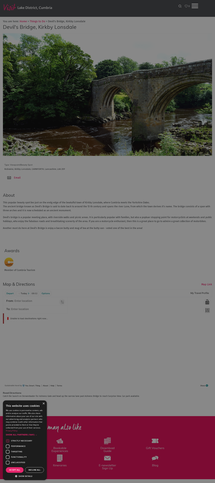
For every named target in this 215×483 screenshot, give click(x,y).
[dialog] (107, 241)
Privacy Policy (11, 430)
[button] (25, 435)
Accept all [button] (14, 470)
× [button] (43, 403)
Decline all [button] (34, 470)
